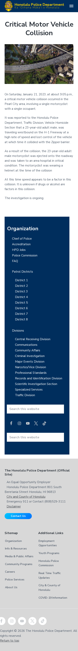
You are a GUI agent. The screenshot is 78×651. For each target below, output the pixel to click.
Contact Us (18, 516)
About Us (11, 587)
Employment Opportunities (48, 543)
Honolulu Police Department (39, 5)
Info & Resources (16, 548)
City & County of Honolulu (49, 587)
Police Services (14, 579)
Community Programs (18, 564)
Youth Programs (49, 553)
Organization (13, 541)
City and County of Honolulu (26, 497)
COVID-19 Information (53, 598)
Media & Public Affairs (19, 556)
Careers (10, 572)
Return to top (9, 641)
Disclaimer (14, 506)
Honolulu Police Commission (49, 563)
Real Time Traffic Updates (50, 575)
